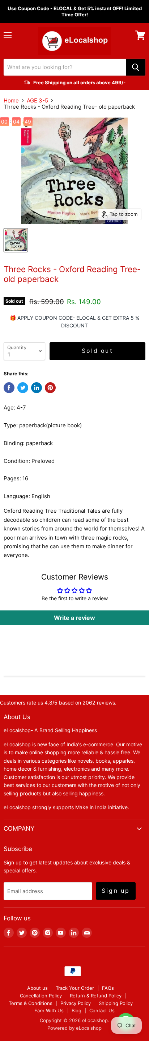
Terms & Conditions (30, 1003)
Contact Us (102, 1010)
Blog (76, 1010)
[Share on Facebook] (9, 387)
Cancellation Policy (41, 995)
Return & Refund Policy (96, 995)
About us (37, 988)
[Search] (135, 67)
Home (11, 100)
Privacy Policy (75, 1003)
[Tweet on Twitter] (22, 387)
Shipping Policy (116, 1003)
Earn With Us (49, 1010)
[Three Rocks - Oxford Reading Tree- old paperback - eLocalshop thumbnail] (15, 240)
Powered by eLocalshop (74, 1028)
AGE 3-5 (37, 100)
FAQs (108, 988)
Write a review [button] (74, 617)
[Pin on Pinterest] (50, 387)
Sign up (116, 890)
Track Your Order (75, 988)
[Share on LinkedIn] (36, 387)
